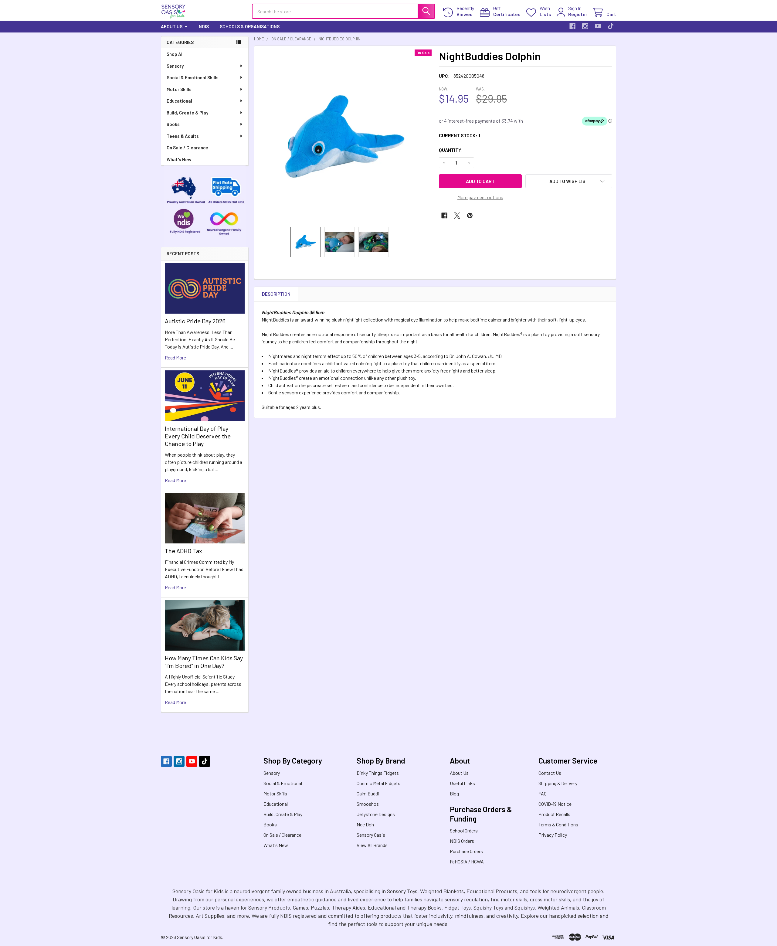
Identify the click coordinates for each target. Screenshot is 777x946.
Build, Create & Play (187, 112)
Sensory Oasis (371, 835)
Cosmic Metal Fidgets (378, 783)
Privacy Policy (552, 835)
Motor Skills (179, 89)
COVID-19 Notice (555, 804)
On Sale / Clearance (187, 147)
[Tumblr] (610, 26)
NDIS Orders (462, 841)
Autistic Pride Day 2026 (195, 321)
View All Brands (372, 845)
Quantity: (451, 150)
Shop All (175, 54)
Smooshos (368, 804)
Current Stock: (459, 135)
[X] (457, 215)
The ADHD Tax (183, 550)
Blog (454, 793)
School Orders (464, 830)
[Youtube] (597, 26)
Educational (179, 101)
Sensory (175, 66)
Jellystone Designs (376, 814)
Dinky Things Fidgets (378, 773)
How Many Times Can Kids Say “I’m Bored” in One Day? (204, 661)
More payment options (480, 197)
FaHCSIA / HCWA (467, 861)
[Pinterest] (469, 215)
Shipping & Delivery (557, 783)
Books (173, 124)
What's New (179, 159)
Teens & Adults (183, 136)
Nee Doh (365, 824)
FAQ (542, 793)
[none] (345, 136)
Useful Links (462, 783)
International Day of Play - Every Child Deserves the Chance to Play (198, 436)
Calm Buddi (368, 793)
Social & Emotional (282, 783)
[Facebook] (572, 26)
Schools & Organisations (250, 26)
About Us (171, 26)
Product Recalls (554, 814)
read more (175, 357)
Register (577, 14)
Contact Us (549, 773)
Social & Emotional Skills (193, 77)
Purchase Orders (466, 851)
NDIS (204, 26)
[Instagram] (585, 26)
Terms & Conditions (558, 824)
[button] (568, 181)
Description (276, 294)
